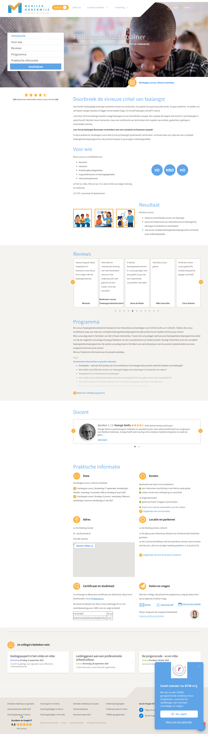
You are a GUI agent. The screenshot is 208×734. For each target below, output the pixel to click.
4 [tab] (128, 311)
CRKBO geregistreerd (115, 714)
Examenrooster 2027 (82, 714)
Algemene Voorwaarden (49, 723)
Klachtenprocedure (77, 723)
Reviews (16, 48)
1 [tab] (115, 311)
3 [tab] (124, 311)
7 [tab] (141, 311)
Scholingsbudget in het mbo (52, 714)
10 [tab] (154, 311)
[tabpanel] (86, 283)
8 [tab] (145, 311)
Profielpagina (97, 598)
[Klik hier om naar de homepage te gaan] (28, 8)
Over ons (77, 7)
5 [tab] (132, 311)
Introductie (18, 36)
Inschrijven (35, 67)
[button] (74, 282)
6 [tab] (137, 311)
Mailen (148, 604)
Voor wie (16, 42)
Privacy (64, 723)
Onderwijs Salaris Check (116, 709)
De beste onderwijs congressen (20, 703)
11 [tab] (158, 311)
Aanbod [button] (58, 7)
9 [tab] (149, 311)
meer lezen (102, 439)
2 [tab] (120, 311)
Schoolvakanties (80, 709)
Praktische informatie (24, 60)
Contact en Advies (96, 7)
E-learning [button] (120, 7)
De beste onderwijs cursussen (86, 703)
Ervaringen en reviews (50, 703)
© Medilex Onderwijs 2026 (96, 723)
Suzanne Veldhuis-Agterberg (151, 616)
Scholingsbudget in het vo (51, 709)
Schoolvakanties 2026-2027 (19, 709)
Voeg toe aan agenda (191, 604)
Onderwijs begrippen (115, 703)
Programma (18, 54)
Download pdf (167, 604)
